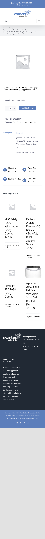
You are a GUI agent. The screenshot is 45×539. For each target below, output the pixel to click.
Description (7, 133)
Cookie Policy (34, 418)
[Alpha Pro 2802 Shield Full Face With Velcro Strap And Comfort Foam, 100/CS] (33, 272)
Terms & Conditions (13, 418)
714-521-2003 (27, 3)
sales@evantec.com (22, 5)
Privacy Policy (24, 418)
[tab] (8, 132)
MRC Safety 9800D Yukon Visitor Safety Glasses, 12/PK (11, 228)
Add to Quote (27, 108)
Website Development (27, 413)
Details (17, 245)
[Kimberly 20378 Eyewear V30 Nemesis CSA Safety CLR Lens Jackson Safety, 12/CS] (33, 206)
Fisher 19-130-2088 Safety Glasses (10, 291)
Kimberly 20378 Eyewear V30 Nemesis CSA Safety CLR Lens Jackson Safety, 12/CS (33, 233)
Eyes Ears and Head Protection (25, 122)
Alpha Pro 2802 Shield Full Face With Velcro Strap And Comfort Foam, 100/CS (32, 295)
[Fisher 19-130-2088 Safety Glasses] (11, 273)
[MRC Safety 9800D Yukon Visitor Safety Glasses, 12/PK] (11, 206)
